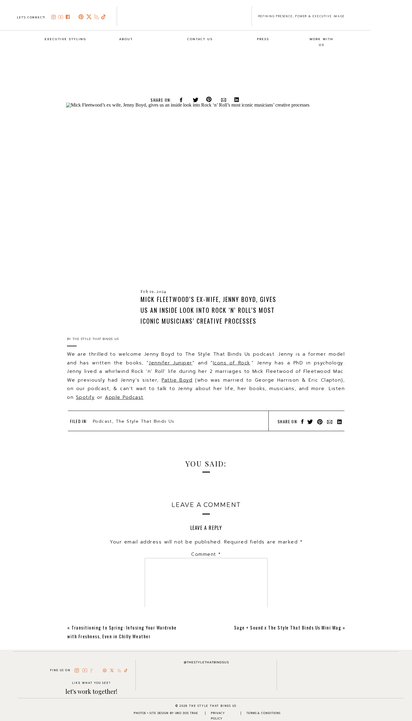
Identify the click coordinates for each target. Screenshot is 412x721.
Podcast (102, 421)
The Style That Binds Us (145, 421)
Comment (206, 554)
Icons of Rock (231, 363)
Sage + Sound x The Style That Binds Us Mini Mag (287, 627)
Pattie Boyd (177, 380)
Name (206, 638)
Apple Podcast (124, 397)
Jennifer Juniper (170, 363)
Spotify (85, 397)
